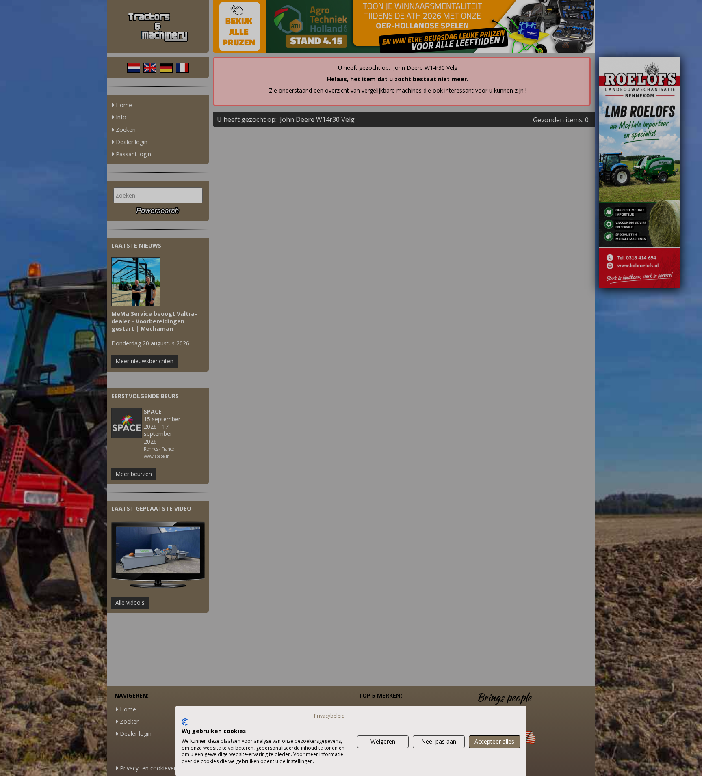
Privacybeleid (329, 715)
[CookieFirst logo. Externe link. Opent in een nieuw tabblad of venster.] (185, 722)
